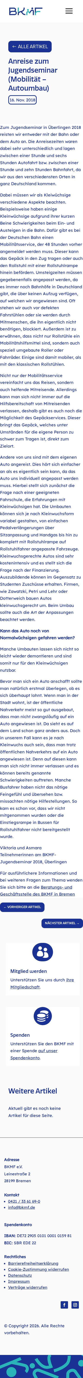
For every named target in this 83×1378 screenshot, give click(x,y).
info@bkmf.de (21, 1207)
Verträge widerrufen (27, 1287)
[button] (69, 14)
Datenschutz (20, 1275)
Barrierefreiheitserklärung (33, 1263)
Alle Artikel (33, 46)
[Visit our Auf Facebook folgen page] (64, 1305)
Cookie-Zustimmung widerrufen (38, 1269)
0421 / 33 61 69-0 (24, 1201)
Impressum (19, 1281)
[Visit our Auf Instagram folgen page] (75, 1305)
